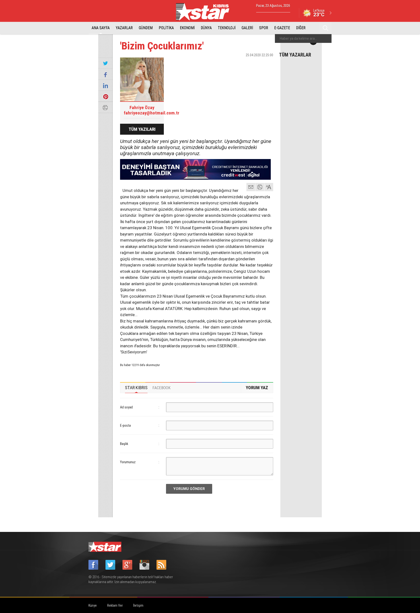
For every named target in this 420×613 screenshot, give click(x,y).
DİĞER (301, 28)
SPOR (263, 28)
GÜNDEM (146, 28)
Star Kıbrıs (205, 11)
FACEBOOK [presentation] (161, 387)
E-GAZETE (282, 28)
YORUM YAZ (257, 387)
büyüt (269, 187)
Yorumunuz (128, 462)
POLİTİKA (166, 28)
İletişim (138, 605)
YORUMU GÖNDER (189, 489)
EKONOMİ (187, 28)
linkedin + (267, 63)
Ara (325, 28)
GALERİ (247, 28)
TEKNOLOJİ (227, 28)
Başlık (124, 444)
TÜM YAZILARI (142, 129)
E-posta (125, 425)
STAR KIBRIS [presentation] (136, 387)
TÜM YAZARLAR (295, 54)
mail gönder (250, 187)
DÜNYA (206, 28)
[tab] (136, 388)
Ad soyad (126, 407)
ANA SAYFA (101, 28)
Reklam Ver (115, 605)
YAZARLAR (124, 28)
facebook (243, 63)
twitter (255, 63)
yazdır (259, 187)
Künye (92, 605)
